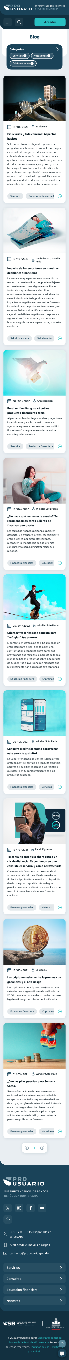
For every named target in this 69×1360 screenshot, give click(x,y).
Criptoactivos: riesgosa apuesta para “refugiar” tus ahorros (31, 635)
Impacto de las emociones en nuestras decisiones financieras (33, 270)
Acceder (49, 23)
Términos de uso (39, 1347)
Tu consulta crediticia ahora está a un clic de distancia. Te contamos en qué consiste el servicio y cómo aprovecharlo (34, 861)
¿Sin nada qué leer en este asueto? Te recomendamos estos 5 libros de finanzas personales (32, 521)
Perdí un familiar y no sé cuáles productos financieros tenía (28, 410)
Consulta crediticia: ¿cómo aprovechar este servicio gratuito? (32, 751)
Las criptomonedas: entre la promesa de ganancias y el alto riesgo (34, 979)
